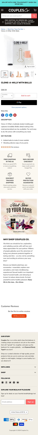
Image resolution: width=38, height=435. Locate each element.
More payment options (19, 107)
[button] (6, 147)
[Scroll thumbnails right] (35, 74)
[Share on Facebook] (2, 115)
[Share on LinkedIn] (10, 115)
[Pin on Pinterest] (14, 115)
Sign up (31, 402)
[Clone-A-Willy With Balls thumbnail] (4, 74)
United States (18, 412)
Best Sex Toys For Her (15, 29)
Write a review (19, 316)
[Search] (34, 15)
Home (3, 29)
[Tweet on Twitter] (6, 115)
